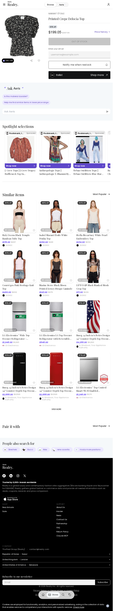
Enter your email (56, 49)
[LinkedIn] (11, 475)
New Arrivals (8, 507)
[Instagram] (17, 475)
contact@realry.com (39, 549)
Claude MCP (62, 535)
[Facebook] (4, 475)
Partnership (61, 523)
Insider (59, 511)
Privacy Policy (39, 590)
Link (43, 594)
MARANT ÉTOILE (56, 13)
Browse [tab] (50, 4)
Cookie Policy (73, 590)
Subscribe (103, 582)
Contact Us (61, 519)
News (58, 515)
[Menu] (4, 4)
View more (56, 409)
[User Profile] (108, 4)
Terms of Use (56, 590)
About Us (60, 507)
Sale (4, 511)
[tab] (62, 4)
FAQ (58, 527)
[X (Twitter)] (24, 475)
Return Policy (62, 531)
